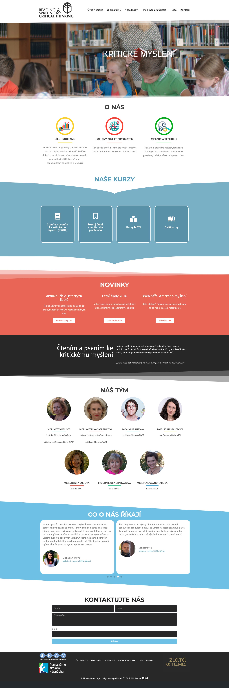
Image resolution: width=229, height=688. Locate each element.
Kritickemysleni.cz (89, 678)
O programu (114, 9)
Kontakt (185, 9)
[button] (138, 10)
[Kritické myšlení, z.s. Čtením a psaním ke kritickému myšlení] (56, 9)
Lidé (174, 9)
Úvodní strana (95, 9)
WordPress (58, 684)
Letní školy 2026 (114, 296)
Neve (41, 684)
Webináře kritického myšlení (165, 296)
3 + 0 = (55, 629)
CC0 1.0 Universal (132, 678)
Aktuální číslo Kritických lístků (64, 298)
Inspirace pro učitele (126, 660)
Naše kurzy (110, 660)
